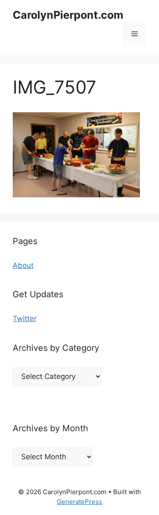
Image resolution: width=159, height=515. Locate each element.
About (23, 265)
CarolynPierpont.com (68, 15)
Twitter (24, 318)
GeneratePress (79, 502)
